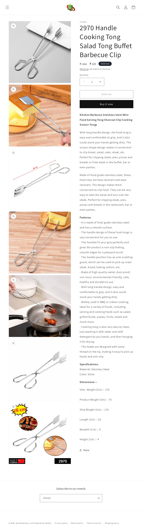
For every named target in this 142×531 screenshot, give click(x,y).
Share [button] (86, 450)
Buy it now (106, 104)
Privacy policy (61, 523)
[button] (7, 7)
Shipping (84, 69)
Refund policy (77, 523)
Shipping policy (112, 523)
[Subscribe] (98, 498)
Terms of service (94, 523)
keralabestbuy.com (24, 523)
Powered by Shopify (42, 523)
